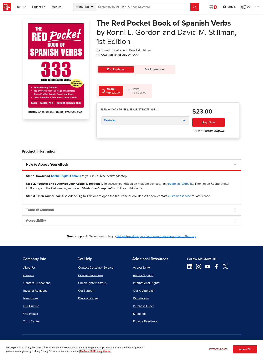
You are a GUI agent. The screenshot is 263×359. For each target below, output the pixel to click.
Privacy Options (218, 349)
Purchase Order (143, 306)
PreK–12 (20, 6)
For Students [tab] (116, 69)
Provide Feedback (145, 321)
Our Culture (31, 306)
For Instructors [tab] (155, 69)
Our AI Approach (144, 290)
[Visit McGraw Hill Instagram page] (198, 266)
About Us (29, 267)
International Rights (146, 283)
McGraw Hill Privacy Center (95, 351)
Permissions (141, 298)
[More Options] (257, 7)
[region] (131, 349)
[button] (229, 7)
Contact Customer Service (95, 267)
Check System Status (92, 283)
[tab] (111, 91)
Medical (57, 6)
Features (110, 120)
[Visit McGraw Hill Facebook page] (216, 266)
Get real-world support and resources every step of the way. (156, 236)
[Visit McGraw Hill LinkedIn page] (189, 266)
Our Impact (30, 313)
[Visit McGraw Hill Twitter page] (225, 266)
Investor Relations (35, 290)
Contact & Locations (36, 283)
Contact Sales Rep (90, 275)
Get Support (86, 290)
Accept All (244, 349)
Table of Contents (40, 210)
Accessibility (36, 220)
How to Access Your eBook (47, 164)
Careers (28, 275)
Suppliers (139, 313)
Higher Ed (38, 6)
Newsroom (30, 298)
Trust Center (31, 321)
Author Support (143, 275)
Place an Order (88, 298)
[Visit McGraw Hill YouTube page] (207, 266)
